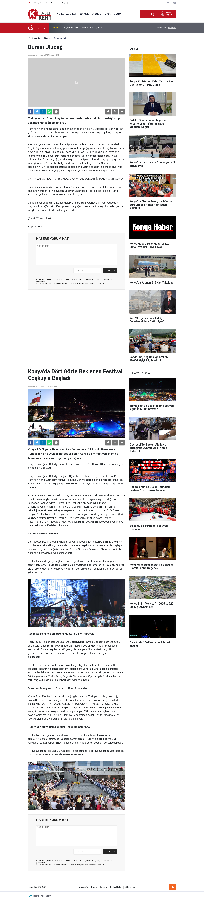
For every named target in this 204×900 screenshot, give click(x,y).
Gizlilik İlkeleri (116, 887)
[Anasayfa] (29, 3)
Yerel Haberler (67, 14)
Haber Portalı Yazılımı (42, 896)
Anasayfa (83, 887)
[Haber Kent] (39, 14)
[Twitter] (37, 111)
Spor (108, 14)
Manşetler (38, 3)
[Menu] (144, 14)
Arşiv (64, 3)
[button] (108, 111)
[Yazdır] (56, 111)
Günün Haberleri (52, 3)
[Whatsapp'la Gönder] (49, 111)
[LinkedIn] (43, 111)
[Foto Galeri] (174, 2)
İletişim (103, 887)
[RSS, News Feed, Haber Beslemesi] (172, 887)
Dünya (117, 14)
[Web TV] (167, 2)
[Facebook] (30, 111)
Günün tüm (166, 27)
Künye (94, 887)
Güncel (84, 14)
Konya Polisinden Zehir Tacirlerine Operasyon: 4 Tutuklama (91, 27)
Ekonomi (96, 14)
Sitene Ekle (74, 3)
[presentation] (37, 27)
